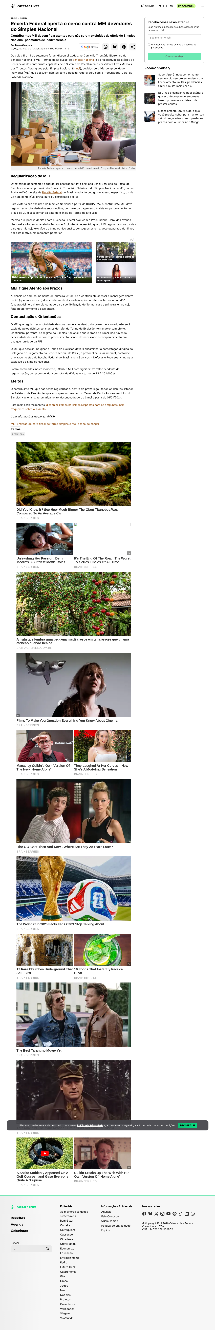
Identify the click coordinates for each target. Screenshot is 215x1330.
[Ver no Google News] (89, 46)
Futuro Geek (68, 1267)
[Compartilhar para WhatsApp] (105, 46)
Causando (66, 1234)
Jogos (64, 1285)
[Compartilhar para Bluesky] (114, 46)
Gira (63, 1276)
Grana (24, 18)
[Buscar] (47, 1248)
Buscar (15, 1243)
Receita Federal (52, 192)
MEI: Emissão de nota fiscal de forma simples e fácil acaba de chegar (55, 424)
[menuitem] (31, 1219)
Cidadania (66, 1239)
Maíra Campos (23, 45)
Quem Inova (67, 1304)
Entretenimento (70, 1257)
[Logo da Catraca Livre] (25, 5)
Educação (66, 1253)
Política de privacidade (116, 1225)
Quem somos (109, 1221)
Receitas (167, 6)
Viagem (65, 1313)
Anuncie (188, 6)
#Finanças (18, 434)
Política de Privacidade (90, 1125)
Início (14, 18)
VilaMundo (67, 1318)
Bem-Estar (66, 1220)
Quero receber (174, 56)
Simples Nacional (83, 59)
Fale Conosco (110, 1216)
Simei (76, 68)
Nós (62, 1290)
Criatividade (68, 1243)
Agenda (149, 6)
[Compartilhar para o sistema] (132, 46)
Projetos (65, 1299)
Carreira (65, 1225)
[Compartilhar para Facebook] (123, 46)
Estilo (63, 1262)
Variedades (67, 1308)
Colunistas (19, 1231)
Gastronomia (68, 1271)
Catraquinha (68, 1229)
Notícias (65, 1295)
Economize (67, 1248)
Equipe (105, 1230)
